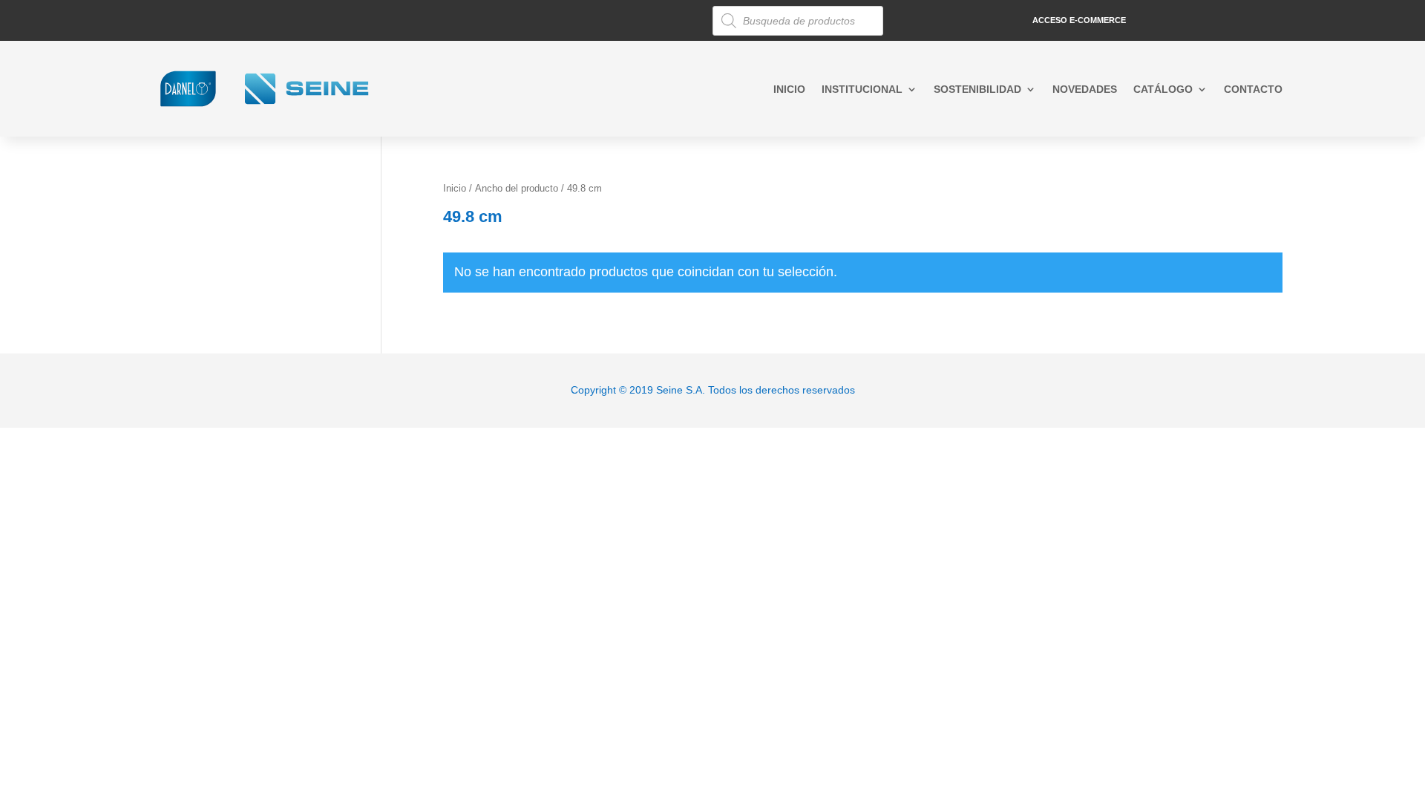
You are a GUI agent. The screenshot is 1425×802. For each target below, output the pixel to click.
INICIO (789, 89)
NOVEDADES (1084, 89)
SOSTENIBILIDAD (977, 89)
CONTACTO (1253, 89)
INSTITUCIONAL (862, 89)
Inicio (454, 188)
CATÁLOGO (1163, 89)
